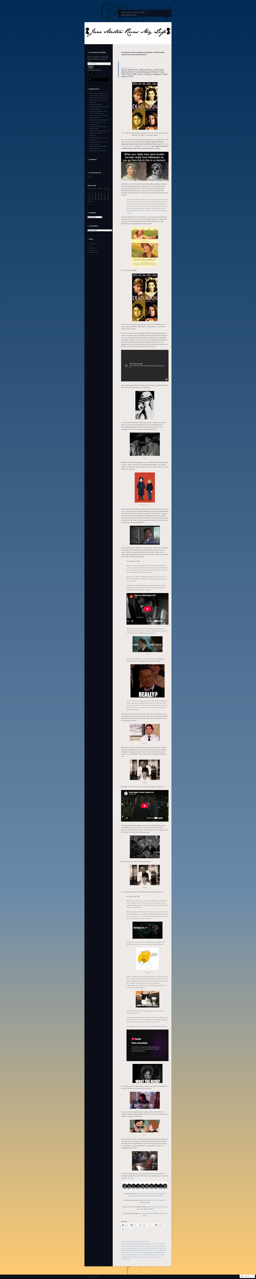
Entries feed (92, 248)
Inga (158, 1246)
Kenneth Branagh (125, 1248)
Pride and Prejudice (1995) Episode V (98, 126)
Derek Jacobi (148, 1243)
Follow (90, 67)
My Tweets (90, 177)
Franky (142, 1246)
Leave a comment (125, 1259)
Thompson (159, 1257)
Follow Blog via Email (97, 52)
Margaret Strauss (149, 1248)
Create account (93, 243)
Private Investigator (148, 1252)
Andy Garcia (128, 1243)
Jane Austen (163, 1246)
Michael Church (158, 1248)
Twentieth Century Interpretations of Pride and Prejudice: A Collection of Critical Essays (99, 133)
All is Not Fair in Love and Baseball (97, 150)
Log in (90, 245)
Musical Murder (129, 1250)
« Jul (89, 204)
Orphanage (131, 1252)
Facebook (93, 159)
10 (92, 195)
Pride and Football (93, 128)
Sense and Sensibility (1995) (143, 1254)
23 (89, 199)
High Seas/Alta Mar (145, 146)
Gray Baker (147, 1246)
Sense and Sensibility (131, 1254)
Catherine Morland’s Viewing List (134, 1241)
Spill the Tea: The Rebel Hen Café (97, 122)
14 (105, 195)
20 (101, 197)
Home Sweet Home (94, 124)
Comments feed (93, 250)
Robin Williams (157, 1252)
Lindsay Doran (140, 1248)
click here (131, 1178)
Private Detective (139, 1252)
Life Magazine (133, 1248)
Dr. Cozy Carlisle (156, 1243)
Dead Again (142, 1243)
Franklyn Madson (136, 1246)
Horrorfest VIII (145, 1241)
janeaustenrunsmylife (133, 12)
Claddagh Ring (135, 1243)
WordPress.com (93, 252)
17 (92, 197)
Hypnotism (153, 1246)
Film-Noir (129, 1246)
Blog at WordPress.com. (93, 1276)
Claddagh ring (129, 511)
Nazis (127, 1252)
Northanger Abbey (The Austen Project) (98, 120)
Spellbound (153, 1254)
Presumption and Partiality (95, 104)
